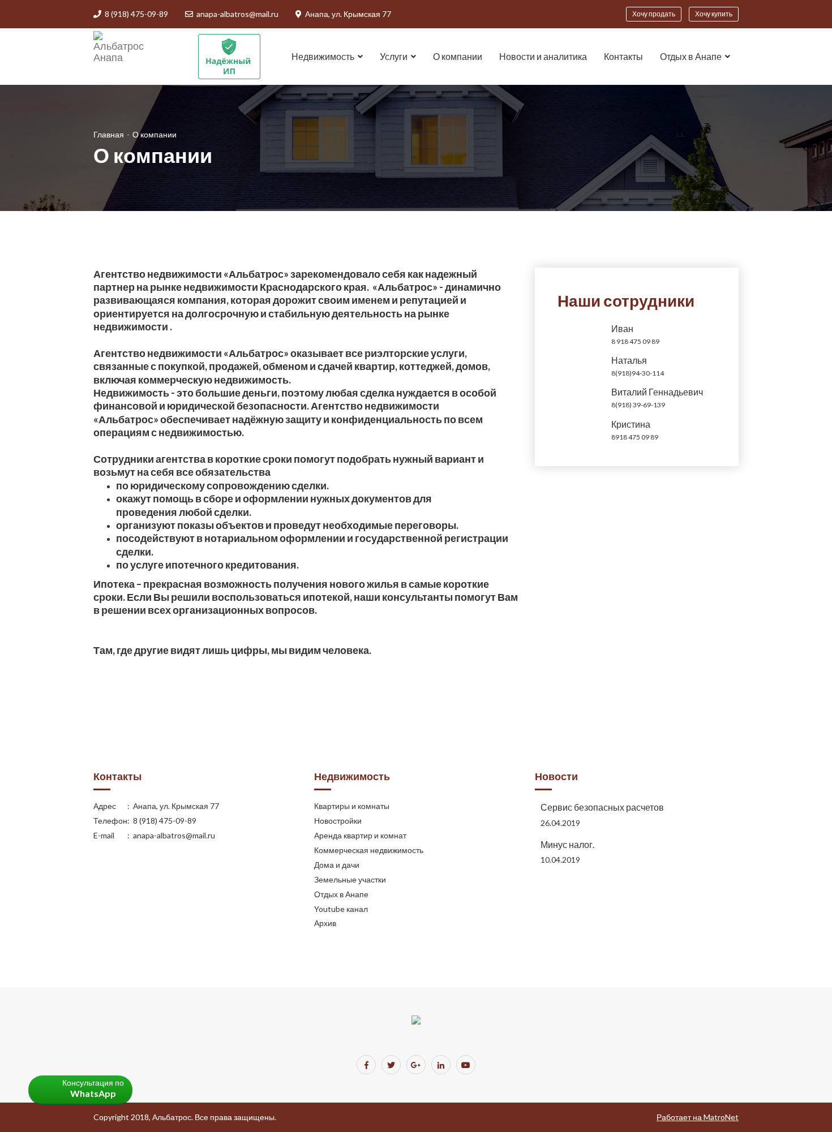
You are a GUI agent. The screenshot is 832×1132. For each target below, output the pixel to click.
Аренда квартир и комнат (360, 835)
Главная (108, 134)
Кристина (630, 424)
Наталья (629, 360)
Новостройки (338, 820)
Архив (325, 923)
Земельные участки (350, 879)
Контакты (623, 56)
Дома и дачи (336, 865)
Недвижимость (322, 56)
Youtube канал (341, 909)
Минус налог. (567, 844)
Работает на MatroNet (698, 1117)
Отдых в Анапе (341, 894)
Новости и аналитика (543, 56)
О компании (457, 56)
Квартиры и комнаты (351, 806)
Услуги (394, 56)
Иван (622, 328)
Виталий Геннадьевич (657, 391)
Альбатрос (171, 1117)
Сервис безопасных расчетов (602, 807)
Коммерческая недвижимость (368, 850)
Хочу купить (713, 14)
